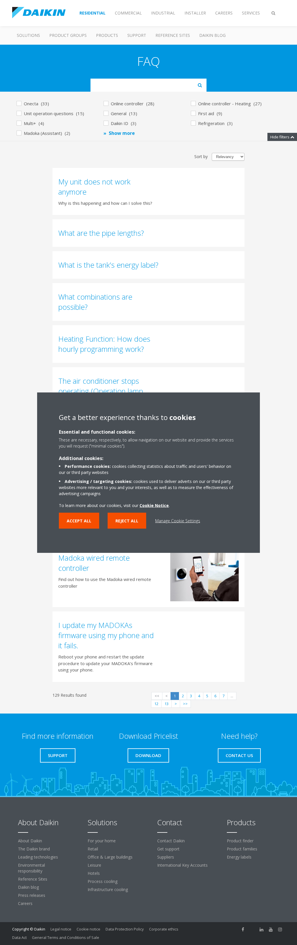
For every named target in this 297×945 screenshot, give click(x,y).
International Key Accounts (182, 865)
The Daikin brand (34, 849)
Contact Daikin (171, 840)
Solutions (28, 35)
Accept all (79, 521)
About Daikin (30, 840)
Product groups (68, 35)
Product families (242, 849)
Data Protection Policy (125, 929)
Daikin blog (212, 35)
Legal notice (60, 929)
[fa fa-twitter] (252, 929)
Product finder (240, 840)
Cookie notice (88, 929)
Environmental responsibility (31, 868)
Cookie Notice (154, 505)
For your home (102, 840)
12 (156, 703)
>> (185, 703)
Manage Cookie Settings (177, 521)
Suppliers (165, 857)
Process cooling (102, 881)
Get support (168, 849)
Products (107, 35)
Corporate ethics (163, 929)
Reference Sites (172, 35)
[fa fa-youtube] (271, 929)
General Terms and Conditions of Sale (65, 937)
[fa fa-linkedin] (261, 929)
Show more (122, 133)
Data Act (19, 937)
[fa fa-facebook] (243, 929)
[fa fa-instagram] (280, 929)
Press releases (31, 895)
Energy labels (239, 857)
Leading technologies (38, 857)
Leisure (94, 865)
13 (166, 703)
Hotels (94, 873)
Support (136, 35)
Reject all (126, 521)
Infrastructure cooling (108, 889)
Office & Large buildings (110, 857)
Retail (93, 849)
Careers (25, 903)
